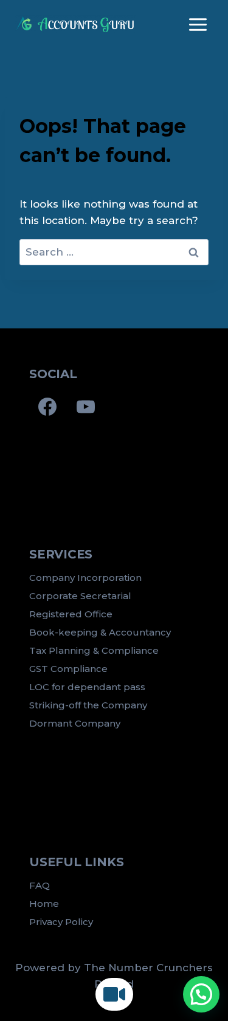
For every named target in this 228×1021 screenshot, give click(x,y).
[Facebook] (47, 406)
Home (44, 903)
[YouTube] (85, 406)
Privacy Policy (61, 922)
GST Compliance (68, 668)
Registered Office (70, 614)
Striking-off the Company (88, 705)
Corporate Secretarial (80, 596)
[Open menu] (197, 24)
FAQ (39, 885)
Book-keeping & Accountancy (100, 632)
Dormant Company (74, 723)
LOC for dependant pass (87, 687)
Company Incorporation (85, 577)
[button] (201, 994)
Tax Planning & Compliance (94, 650)
